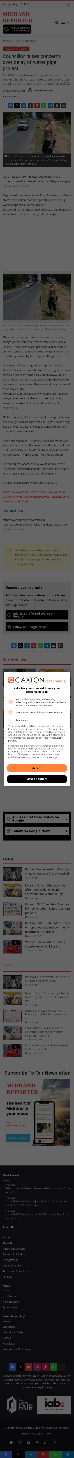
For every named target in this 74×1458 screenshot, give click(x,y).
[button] (37, 720)
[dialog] (37, 729)
